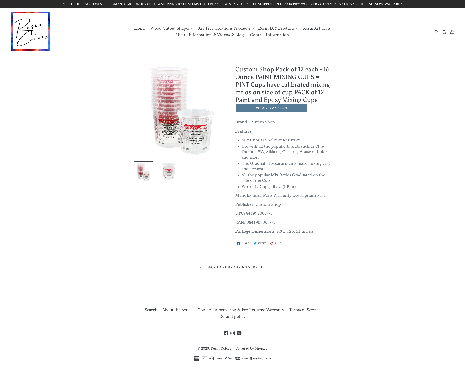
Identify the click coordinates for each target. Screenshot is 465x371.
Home (140, 28)
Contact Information (269, 35)
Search (151, 310)
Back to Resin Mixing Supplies (235, 267)
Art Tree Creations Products (224, 28)
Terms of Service (304, 310)
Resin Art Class (317, 28)
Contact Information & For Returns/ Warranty (240, 310)
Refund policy (232, 316)
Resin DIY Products (277, 28)
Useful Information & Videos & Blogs (210, 35)
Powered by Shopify (252, 348)
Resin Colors (221, 348)
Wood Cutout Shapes (170, 28)
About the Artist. (177, 310)
